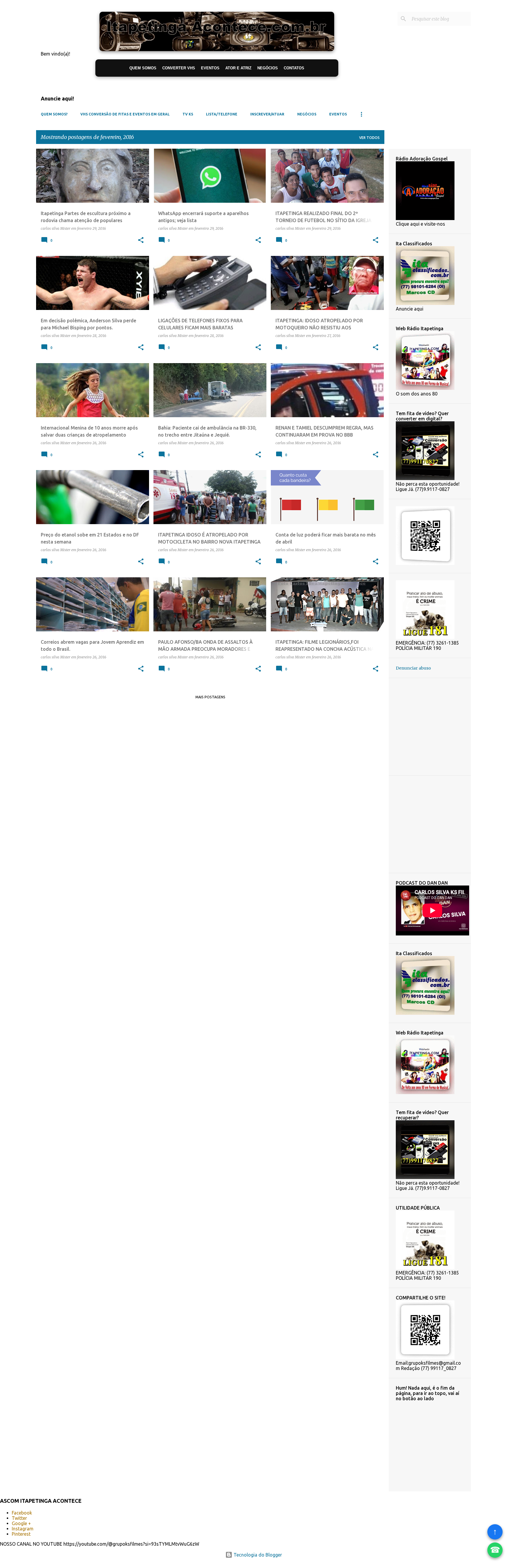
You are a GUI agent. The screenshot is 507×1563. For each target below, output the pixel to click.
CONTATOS (294, 68)
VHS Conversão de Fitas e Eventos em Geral (125, 114)
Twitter (19, 1518)
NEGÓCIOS (267, 68)
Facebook (22, 1512)
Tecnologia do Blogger (257, 1554)
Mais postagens (210, 697)
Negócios (306, 114)
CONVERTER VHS (178, 68)
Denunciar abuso (413, 668)
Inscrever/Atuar (267, 114)
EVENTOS (210, 68)
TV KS (187, 114)
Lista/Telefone (221, 114)
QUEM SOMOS (142, 68)
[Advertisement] (451, 726)
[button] (140, 240)
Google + (21, 1523)
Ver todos (369, 138)
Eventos (338, 114)
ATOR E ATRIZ (238, 68)
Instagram (22, 1528)
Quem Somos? (54, 114)
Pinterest (21, 1534)
